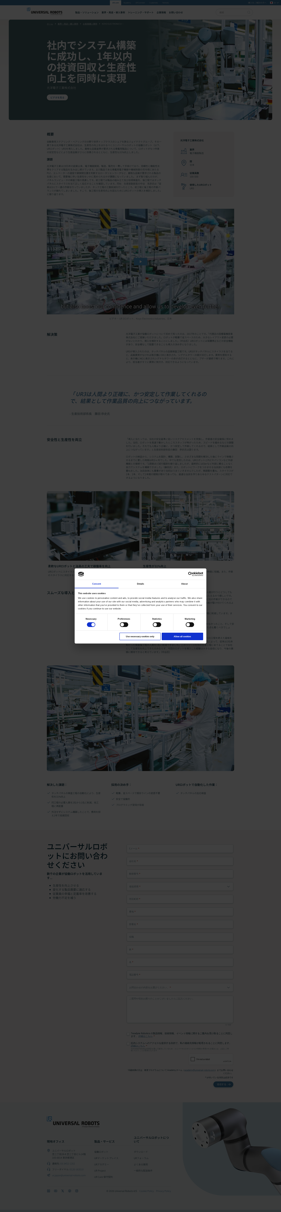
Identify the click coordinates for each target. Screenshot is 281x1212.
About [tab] (184, 584)
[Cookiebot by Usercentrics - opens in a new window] (190, 574)
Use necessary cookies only (140, 636)
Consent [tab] (96, 584)
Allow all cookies (182, 636)
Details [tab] (140, 584)
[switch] (124, 624)
